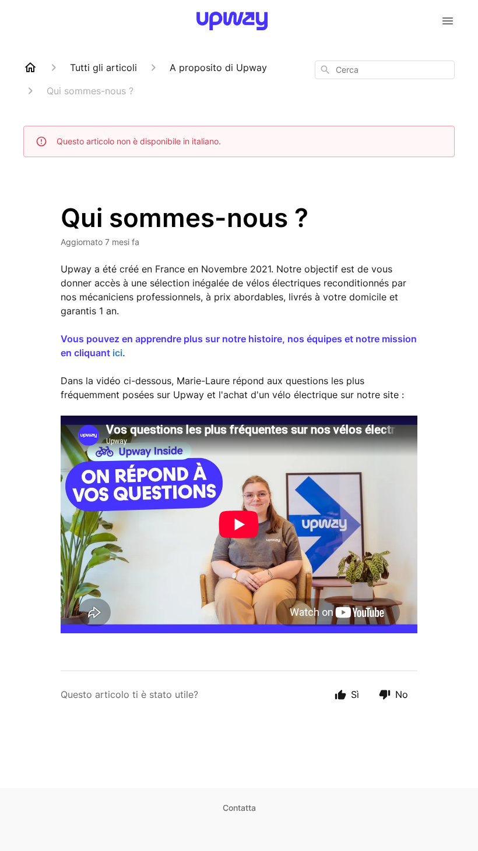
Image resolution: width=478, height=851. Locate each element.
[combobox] (385, 70)
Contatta (239, 808)
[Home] (30, 68)
